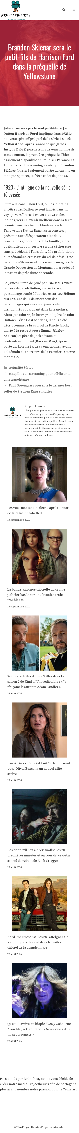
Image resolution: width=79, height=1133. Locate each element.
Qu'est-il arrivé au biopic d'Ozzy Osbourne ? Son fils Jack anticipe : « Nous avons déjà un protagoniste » (39, 1029)
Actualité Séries (21, 368)
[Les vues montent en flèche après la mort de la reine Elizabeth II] (39, 499)
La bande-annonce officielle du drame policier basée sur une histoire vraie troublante (36, 594)
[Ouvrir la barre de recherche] (64, 10)
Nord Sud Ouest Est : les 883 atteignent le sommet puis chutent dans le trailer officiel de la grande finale (38, 942)
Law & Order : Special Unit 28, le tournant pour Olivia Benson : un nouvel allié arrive (38, 768)
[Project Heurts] (15, 10)
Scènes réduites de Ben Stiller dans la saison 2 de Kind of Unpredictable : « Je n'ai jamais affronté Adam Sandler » (36, 681)
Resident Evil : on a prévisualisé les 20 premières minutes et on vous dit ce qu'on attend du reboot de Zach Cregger (38, 855)
